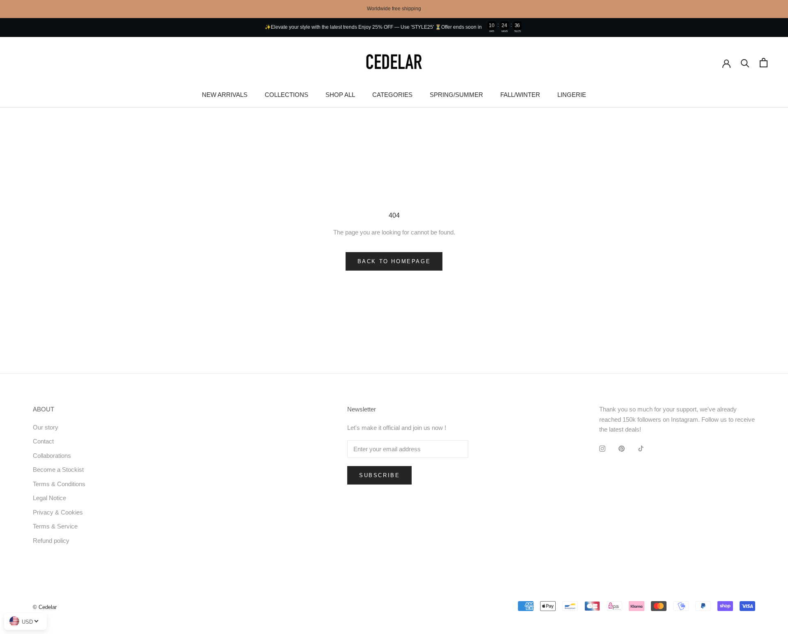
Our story (45, 427)
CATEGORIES (392, 94)
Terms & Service (55, 526)
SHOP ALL (340, 94)
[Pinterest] (621, 448)
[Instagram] (602, 448)
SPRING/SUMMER (456, 94)
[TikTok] (641, 448)
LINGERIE (571, 94)
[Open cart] (763, 62)
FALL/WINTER (520, 94)
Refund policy (51, 540)
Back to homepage (394, 261)
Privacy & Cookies (58, 512)
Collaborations (52, 455)
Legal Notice (49, 497)
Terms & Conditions (59, 483)
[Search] (745, 62)
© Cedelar (45, 607)
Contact (43, 441)
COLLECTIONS (286, 94)
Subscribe (379, 475)
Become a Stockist (58, 469)
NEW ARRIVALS (224, 94)
